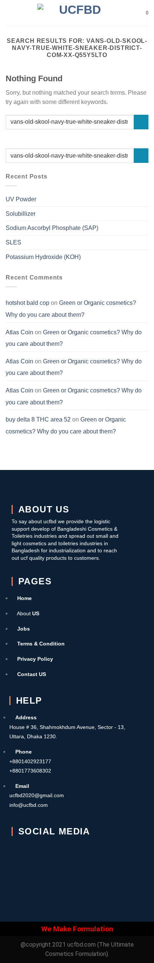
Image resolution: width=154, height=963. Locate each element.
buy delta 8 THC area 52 (38, 419)
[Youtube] (109, 852)
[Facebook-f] (21, 852)
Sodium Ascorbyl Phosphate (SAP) (52, 228)
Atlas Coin (19, 332)
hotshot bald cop (27, 303)
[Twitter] (50, 852)
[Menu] (10, 13)
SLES (13, 242)
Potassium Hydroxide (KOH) (43, 257)
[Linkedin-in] (21, 874)
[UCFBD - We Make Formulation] (77, 13)
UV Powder (21, 199)
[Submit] (141, 122)
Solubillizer (21, 214)
